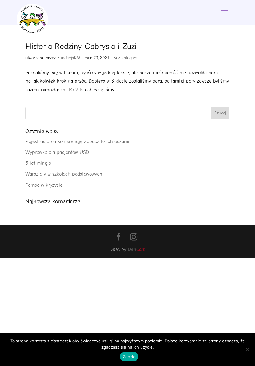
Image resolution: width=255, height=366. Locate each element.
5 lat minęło (38, 163)
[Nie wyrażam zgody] (247, 349)
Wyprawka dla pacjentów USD (57, 152)
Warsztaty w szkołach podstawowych (64, 174)
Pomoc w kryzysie (44, 185)
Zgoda (129, 356)
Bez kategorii (125, 57)
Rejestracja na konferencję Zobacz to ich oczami (77, 141)
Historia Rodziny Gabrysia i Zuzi (81, 46)
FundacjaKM (68, 57)
